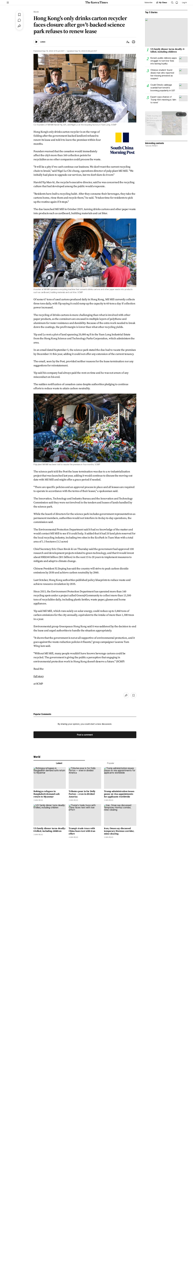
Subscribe (148, 3)
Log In (184, 3)
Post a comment (85, 734)
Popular (110, 763)
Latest (59, 763)
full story (38, 676)
